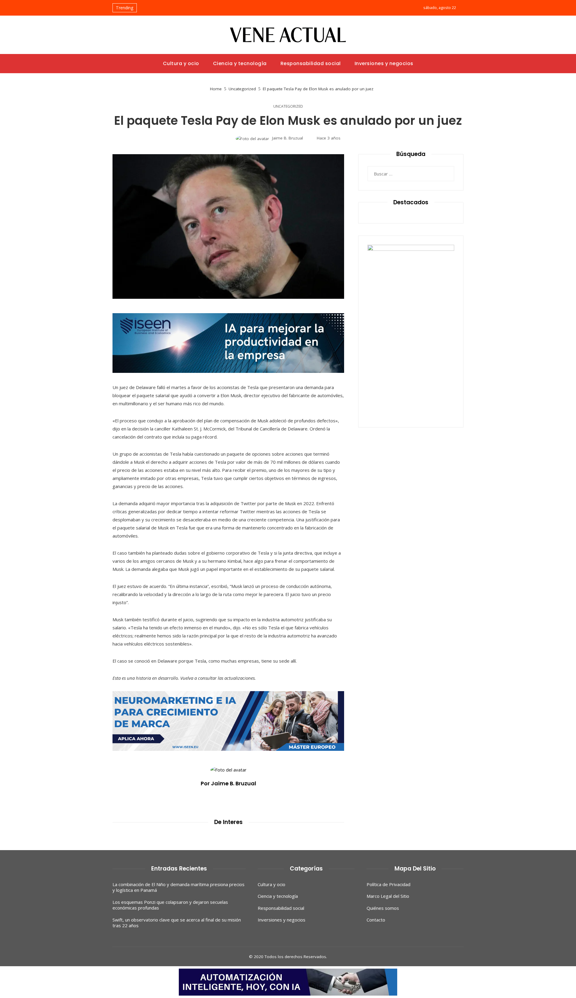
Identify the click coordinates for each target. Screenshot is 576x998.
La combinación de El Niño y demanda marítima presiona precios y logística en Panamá (178, 887)
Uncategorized (288, 106)
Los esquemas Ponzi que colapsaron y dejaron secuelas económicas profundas (170, 905)
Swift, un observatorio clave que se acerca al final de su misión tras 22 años (176, 923)
